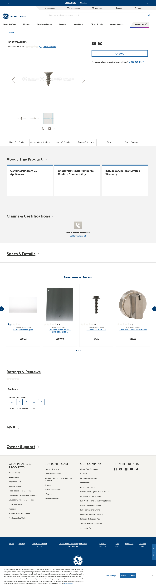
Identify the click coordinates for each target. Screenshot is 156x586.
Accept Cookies (128, 575)
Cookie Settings (110, 575)
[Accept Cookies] (152, 575)
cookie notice (68, 583)
